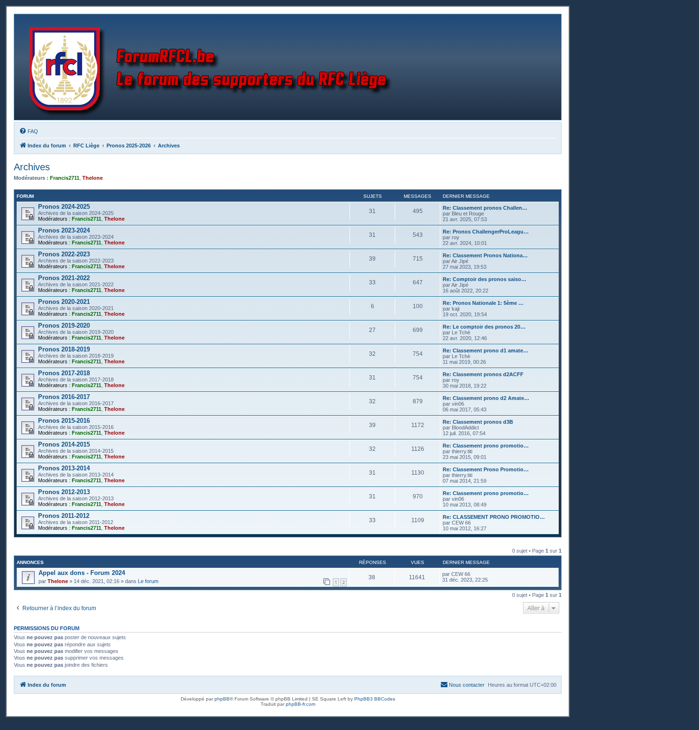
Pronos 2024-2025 (64, 206)
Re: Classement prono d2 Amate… (486, 398)
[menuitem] (28, 131)
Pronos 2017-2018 (64, 373)
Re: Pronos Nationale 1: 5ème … (483, 303)
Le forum (148, 581)
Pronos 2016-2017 (64, 396)
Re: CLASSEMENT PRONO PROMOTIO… (494, 517)
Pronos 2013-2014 (64, 468)
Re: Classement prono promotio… (486, 445)
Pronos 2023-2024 (64, 230)
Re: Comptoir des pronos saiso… (484, 279)
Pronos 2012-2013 (64, 492)
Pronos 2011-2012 (63, 515)
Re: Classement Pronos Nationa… (485, 255)
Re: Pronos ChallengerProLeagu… (486, 231)
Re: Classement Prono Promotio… (486, 469)
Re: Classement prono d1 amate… (485, 350)
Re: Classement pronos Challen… (485, 208)
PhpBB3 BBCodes (374, 698)
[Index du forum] (212, 67)
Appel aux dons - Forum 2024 (82, 572)
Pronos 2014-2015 (64, 444)
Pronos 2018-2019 (64, 349)
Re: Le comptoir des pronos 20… (484, 327)
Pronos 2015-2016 (64, 420)
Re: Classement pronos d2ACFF (483, 374)
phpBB (222, 698)
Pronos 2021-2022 (64, 278)
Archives (32, 167)
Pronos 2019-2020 (64, 325)
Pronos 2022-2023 (64, 254)
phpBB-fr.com (300, 704)
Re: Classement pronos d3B (478, 422)
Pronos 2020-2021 (64, 301)
